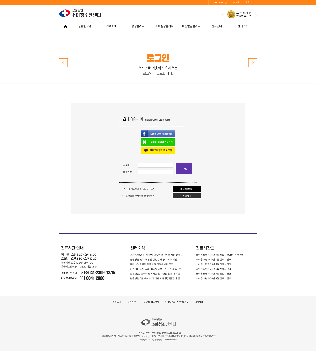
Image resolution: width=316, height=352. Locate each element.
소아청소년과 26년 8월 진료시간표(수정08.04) (219, 254)
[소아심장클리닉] (164, 26)
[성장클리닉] (137, 26)
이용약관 (130, 302)
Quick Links (217, 2)
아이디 (126, 165)
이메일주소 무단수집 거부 (175, 302)
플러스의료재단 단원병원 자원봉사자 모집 (151, 264)
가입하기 (187, 195)
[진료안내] (217, 26)
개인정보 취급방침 (149, 302)
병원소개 (116, 302)
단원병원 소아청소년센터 (80, 17)
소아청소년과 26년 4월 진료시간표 (213, 273)
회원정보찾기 (186, 189)
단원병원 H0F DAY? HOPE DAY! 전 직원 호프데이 (156, 268)
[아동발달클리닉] (190, 26)
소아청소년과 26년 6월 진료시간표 (213, 264)
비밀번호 (127, 172)
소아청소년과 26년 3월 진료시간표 (213, 278)
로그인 (236, 2)
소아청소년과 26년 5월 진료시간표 (213, 268)
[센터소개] (243, 26)
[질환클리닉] (84, 26)
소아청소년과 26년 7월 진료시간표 (213, 259)
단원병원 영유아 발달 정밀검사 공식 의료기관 (153, 259)
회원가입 (249, 2)
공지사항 (196, 302)
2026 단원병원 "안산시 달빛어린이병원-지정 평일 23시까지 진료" (157, 254)
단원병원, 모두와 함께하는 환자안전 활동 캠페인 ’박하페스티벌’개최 (157, 273)
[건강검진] (111, 26)
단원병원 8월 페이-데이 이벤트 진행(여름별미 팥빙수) (157, 278)
